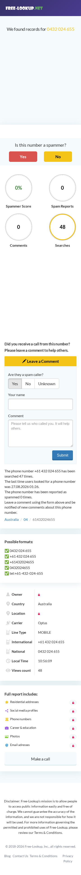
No (58, 156)
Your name (16, 394)
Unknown (46, 383)
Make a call (40, 758)
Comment (16, 416)
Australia (11, 519)
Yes (23, 156)
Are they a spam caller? (25, 374)
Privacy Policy (68, 858)
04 (26, 519)
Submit (62, 455)
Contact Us (20, 856)
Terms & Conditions (43, 856)
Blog (7, 856)
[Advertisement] (40, 80)
